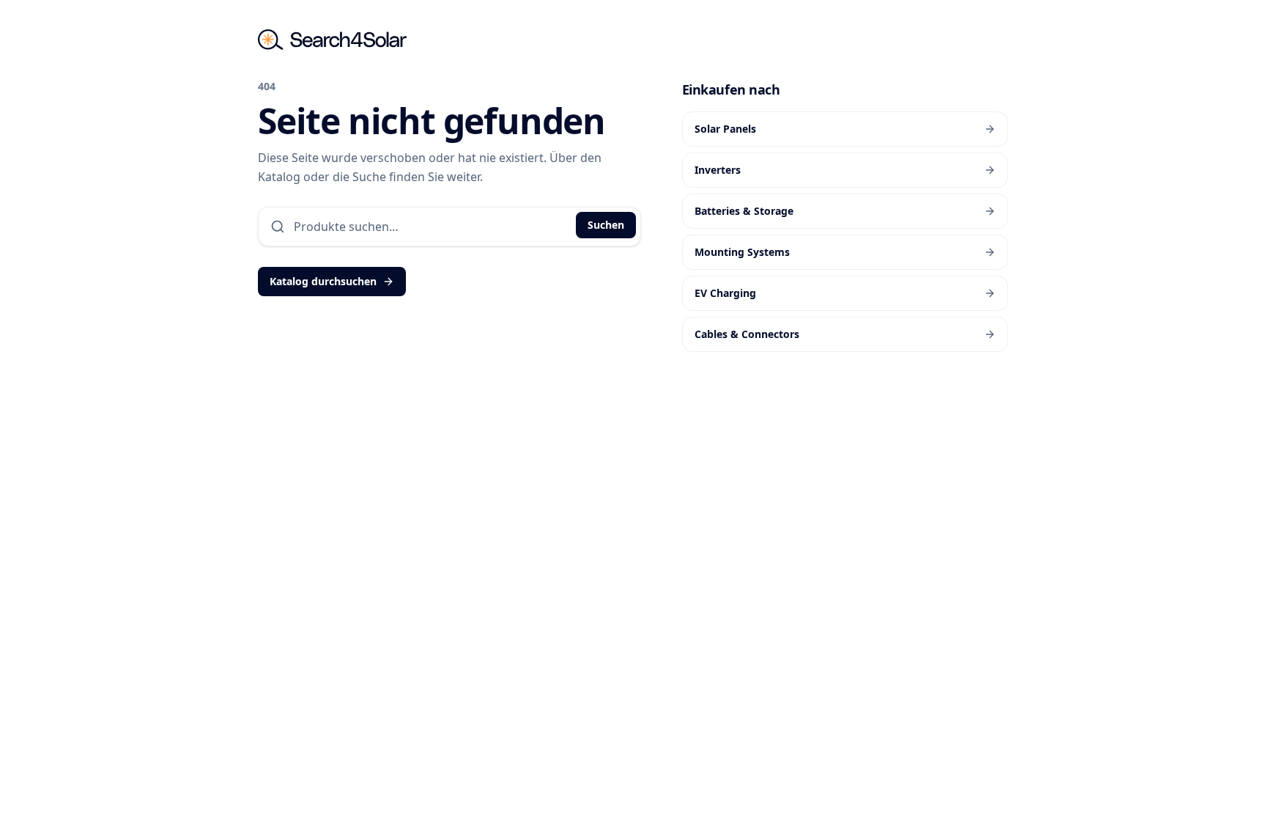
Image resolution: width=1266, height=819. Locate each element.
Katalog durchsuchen (323, 281)
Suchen (606, 225)
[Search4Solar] (332, 39)
